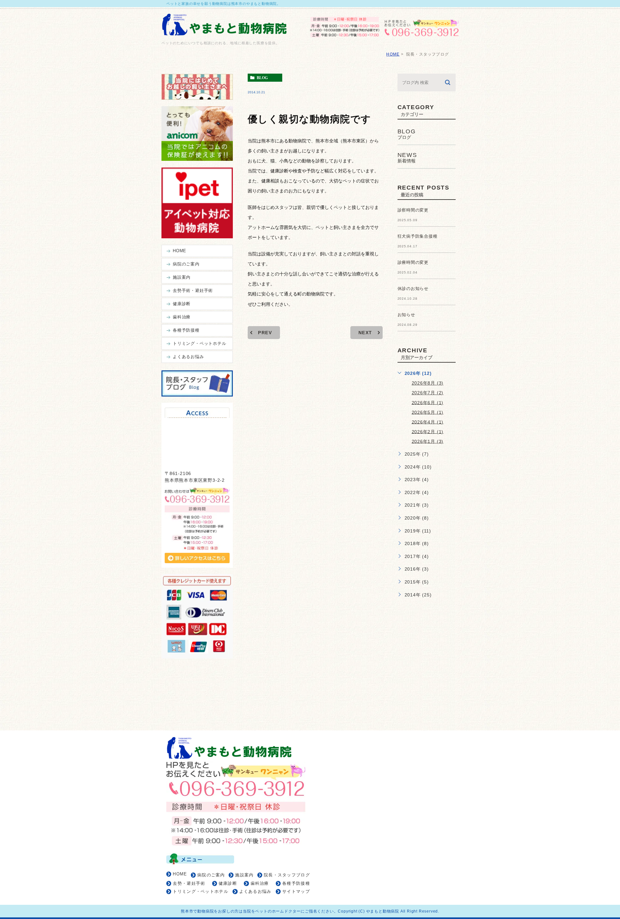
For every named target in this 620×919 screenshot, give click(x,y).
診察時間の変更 (413, 210)
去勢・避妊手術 (189, 883)
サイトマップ (296, 891)
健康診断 (228, 883)
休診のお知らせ (413, 288)
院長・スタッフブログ (287, 875)
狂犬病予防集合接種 (418, 236)
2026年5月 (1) (428, 412)
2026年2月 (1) (428, 431)
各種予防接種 (296, 883)
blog (262, 78)
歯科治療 (260, 883)
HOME (392, 54)
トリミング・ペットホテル (200, 891)
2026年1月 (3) (428, 441)
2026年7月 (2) (428, 392)
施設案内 (244, 875)
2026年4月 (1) (428, 421)
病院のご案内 (211, 875)
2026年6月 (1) (428, 402)
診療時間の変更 (413, 262)
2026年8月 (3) (428, 383)
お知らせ (406, 314)
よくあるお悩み (255, 891)
